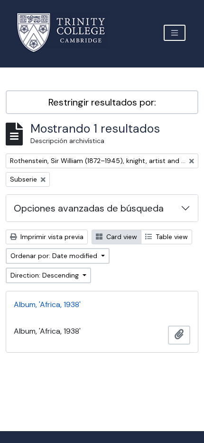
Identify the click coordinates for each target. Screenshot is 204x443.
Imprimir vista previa (51, 236)
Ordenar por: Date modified (54, 255)
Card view (120, 236)
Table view (171, 236)
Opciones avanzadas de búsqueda (89, 208)
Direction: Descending (45, 275)
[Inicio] (67, 33)
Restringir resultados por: (102, 102)
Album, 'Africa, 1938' (47, 304)
